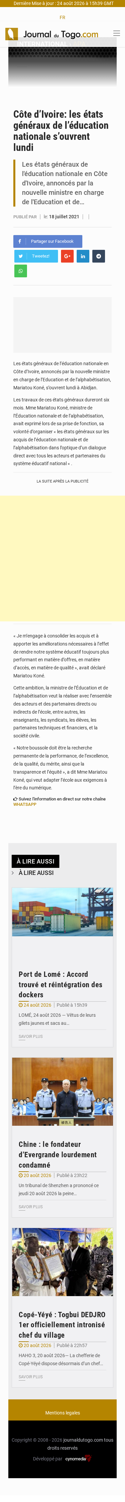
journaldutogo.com (83, 1440)
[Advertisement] (62, 558)
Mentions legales (62, 1412)
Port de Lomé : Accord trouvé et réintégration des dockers (61, 984)
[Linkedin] (83, 256)
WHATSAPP (24, 804)
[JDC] (51, 33)
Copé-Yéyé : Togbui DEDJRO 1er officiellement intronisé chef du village (62, 1325)
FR (62, 17)
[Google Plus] (67, 256)
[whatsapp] (20, 271)
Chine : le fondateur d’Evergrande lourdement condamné (58, 1154)
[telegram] (98, 256)
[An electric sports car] (62, 922)
